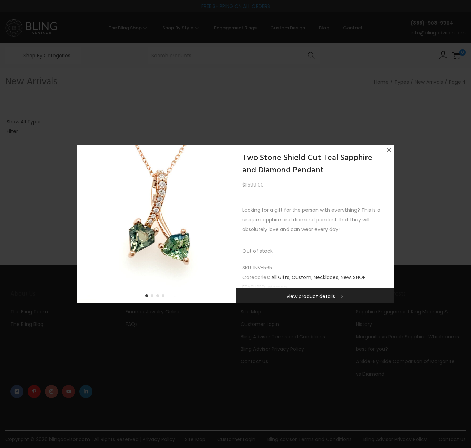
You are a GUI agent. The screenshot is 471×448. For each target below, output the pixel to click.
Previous (84, 224)
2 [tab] (153, 297)
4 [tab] (164, 297)
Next (228, 224)
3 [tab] (159, 297)
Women (277, 286)
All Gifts (280, 277)
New (346, 277)
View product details (310, 296)
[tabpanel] (156, 224)
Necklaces (326, 277)
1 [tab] (148, 297)
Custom (301, 277)
